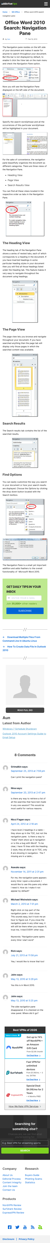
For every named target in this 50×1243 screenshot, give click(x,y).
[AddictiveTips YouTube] (25, 1227)
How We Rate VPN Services (23, 1106)
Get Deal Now (32, 1055)
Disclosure (8, 1239)
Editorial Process (12, 1178)
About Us (8, 1175)
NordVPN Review (12, 1205)
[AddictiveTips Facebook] (10, 1227)
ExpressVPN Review (13, 1212)
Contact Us (9, 1190)
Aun (8, 39)
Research (32, 1168)
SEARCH (25, 1150)
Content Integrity (12, 1182)
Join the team (10, 1186)
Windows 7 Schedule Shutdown (20, 728)
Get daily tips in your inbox (23, 589)
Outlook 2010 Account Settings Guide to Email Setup (24, 735)
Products (9, 1199)
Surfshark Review (12, 1209)
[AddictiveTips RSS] (33, 1227)
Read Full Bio (25, 710)
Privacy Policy (26, 1239)
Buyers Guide (32, 1175)
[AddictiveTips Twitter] (17, 1227)
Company (10, 1168)
